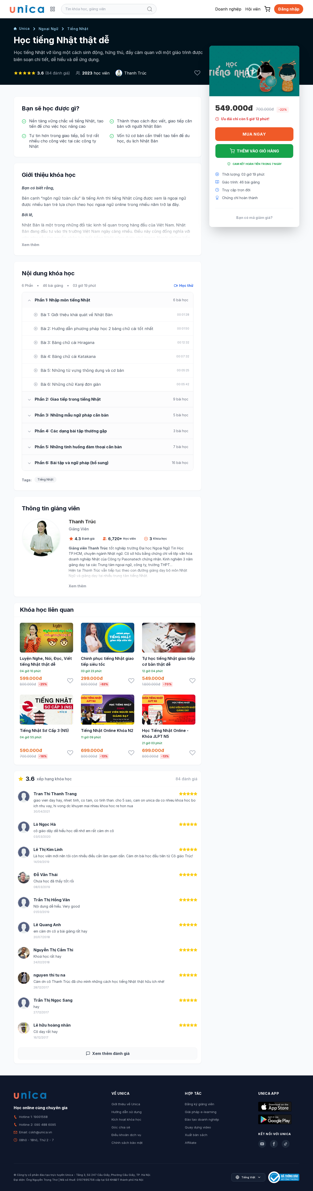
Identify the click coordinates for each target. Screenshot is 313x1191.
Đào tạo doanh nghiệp (202, 1119)
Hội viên (252, 9)
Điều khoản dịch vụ (126, 1135)
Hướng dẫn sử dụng (127, 1112)
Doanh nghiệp (228, 9)
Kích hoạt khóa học (126, 1119)
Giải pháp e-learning (200, 1112)
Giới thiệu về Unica (126, 1104)
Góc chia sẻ (121, 1127)
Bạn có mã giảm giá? (254, 217)
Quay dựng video (198, 1127)
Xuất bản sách (196, 1135)
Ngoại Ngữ (48, 29)
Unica (24, 28)
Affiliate (190, 1143)
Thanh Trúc (135, 73)
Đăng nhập (288, 9)
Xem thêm (30, 245)
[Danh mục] (52, 9)
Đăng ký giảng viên (199, 1104)
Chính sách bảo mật (127, 1143)
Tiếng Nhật (78, 29)
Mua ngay (254, 134)
